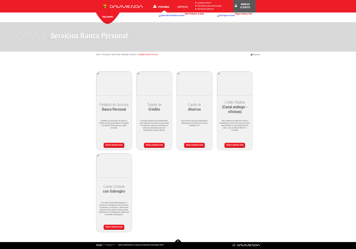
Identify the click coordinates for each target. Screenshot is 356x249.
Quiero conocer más (114, 145)
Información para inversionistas (209, 6)
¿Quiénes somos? (204, 3)
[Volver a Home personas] (123, 7)
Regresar (256, 55)
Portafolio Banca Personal (148, 55)
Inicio (98, 55)
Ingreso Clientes (245, 6)
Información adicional (205, 9)
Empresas (182, 7)
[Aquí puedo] (108, 18)
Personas (163, 7)
